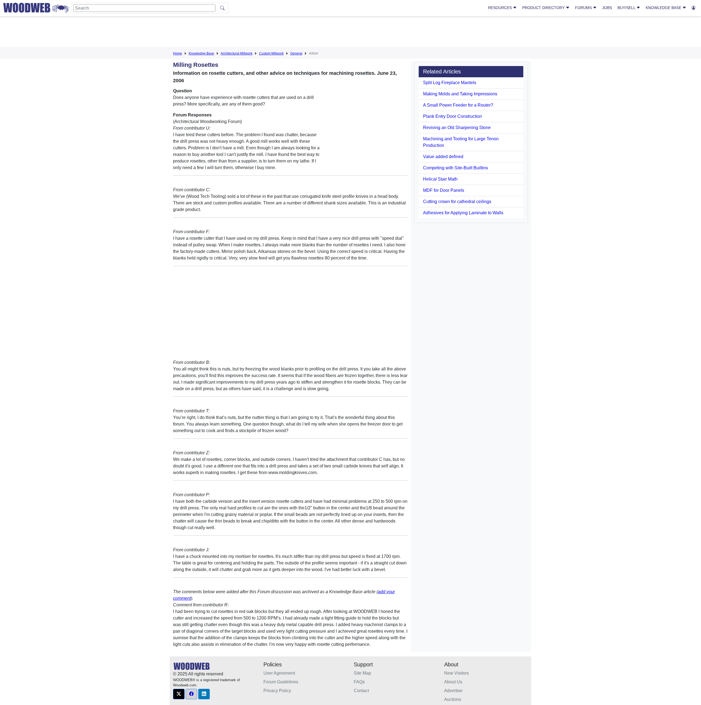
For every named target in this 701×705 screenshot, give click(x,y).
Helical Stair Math (440, 179)
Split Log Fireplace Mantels (449, 82)
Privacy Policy (277, 690)
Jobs (607, 7)
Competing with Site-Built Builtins (455, 167)
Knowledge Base (664, 7)
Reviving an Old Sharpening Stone (457, 127)
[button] (179, 694)
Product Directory (544, 7)
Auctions (452, 699)
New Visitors (456, 673)
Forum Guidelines (280, 682)
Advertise (453, 690)
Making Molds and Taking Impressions (460, 94)
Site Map (362, 673)
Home (177, 53)
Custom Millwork (271, 53)
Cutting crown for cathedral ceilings (457, 201)
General (296, 53)
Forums (584, 7)
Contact (361, 690)
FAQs (359, 682)
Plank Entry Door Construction (452, 116)
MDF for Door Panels (443, 190)
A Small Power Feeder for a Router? (458, 105)
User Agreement (279, 673)
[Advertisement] (350, 32)
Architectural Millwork (236, 53)
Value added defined (443, 156)
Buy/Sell (626, 7)
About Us (453, 682)
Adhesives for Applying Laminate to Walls (463, 212)
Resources (500, 7)
